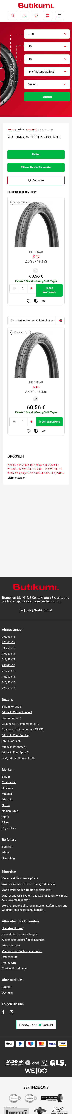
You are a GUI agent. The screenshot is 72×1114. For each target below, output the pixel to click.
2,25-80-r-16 (40, 464)
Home (10, 129)
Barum (6, 776)
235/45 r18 (8, 665)
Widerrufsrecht (11, 945)
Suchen (47, 96)
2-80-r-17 (53, 464)
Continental (9, 782)
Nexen (6, 805)
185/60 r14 (8, 676)
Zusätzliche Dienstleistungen (19, 934)
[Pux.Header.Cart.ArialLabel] (36, 15)
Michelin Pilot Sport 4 (15, 735)
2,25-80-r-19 (55, 469)
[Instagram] (11, 1012)
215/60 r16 (8, 671)
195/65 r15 (8, 648)
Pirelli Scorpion (11, 741)
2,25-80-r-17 (14, 469)
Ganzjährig (8, 858)
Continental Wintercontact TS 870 (22, 729)
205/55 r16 (8, 636)
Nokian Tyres (10, 811)
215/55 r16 (8, 682)
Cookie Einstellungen (15, 968)
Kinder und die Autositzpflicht (20, 878)
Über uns (7, 992)
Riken (5, 822)
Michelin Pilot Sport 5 (15, 752)
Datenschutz (9, 957)
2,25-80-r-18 (29, 469)
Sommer (7, 846)
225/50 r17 (8, 688)
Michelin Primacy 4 (13, 746)
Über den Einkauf (12, 928)
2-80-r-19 (42, 469)
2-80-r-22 (12, 473)
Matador (7, 794)
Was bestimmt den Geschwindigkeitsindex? (28, 884)
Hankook (7, 788)
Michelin (7, 799)
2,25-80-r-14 (14, 464)
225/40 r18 (8, 653)
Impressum (9, 962)
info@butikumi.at (39, 610)
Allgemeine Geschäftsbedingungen (23, 939)
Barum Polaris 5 (11, 706)
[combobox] (47, 34)
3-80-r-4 (38, 473)
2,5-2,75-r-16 (26, 473)
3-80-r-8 (48, 473)
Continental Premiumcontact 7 (21, 723)
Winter (6, 852)
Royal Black (9, 828)
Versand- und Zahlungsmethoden (22, 951)
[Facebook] (3, 1012)
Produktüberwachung (43, 301)
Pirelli (5, 816)
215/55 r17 (8, 659)
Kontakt (6, 987)
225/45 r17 (8, 642)
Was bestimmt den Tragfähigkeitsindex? (26, 890)
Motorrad (31, 129)
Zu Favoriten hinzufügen (28, 301)
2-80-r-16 (27, 464)
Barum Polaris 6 (11, 718)
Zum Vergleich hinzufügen (36, 301)
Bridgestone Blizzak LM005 (18, 758)
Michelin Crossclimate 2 (17, 712)
